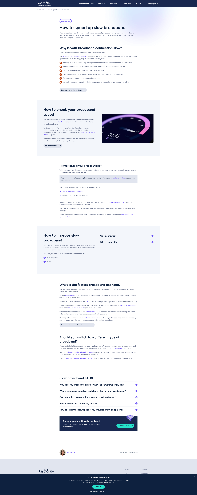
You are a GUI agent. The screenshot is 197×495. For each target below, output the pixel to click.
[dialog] (98, 484)
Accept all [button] (98, 487)
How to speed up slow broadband (58, 10)
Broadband (40, 10)
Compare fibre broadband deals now (75, 325)
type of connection (115, 348)
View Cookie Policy (109, 482)
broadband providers (76, 308)
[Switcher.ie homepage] (44, 3)
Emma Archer (70, 452)
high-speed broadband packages (80, 352)
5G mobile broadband (128, 305)
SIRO (87, 301)
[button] (98, 491)
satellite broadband (93, 312)
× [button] (194, 476)
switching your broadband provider (79, 358)
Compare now (123, 426)
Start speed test (51, 146)
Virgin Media (70, 295)
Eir (60, 295)
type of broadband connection (74, 56)
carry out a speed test (53, 122)
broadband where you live (91, 318)
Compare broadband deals (71, 90)
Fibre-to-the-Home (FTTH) (115, 202)
